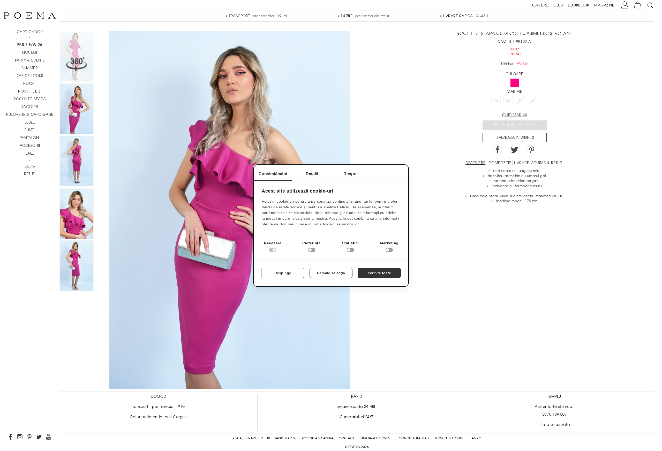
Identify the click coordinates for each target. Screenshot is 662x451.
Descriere (475, 163)
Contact (347, 438)
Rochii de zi (29, 91)
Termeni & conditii (451, 438)
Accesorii (30, 145)
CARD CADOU (30, 32)
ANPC (476, 438)
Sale (30, 153)
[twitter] (39, 437)
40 (533, 101)
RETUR (29, 174)
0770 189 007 (555, 414)
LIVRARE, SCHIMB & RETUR (538, 163)
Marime (514, 91)
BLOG (30, 166)
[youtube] (49, 437)
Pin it (531, 149)
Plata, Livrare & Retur (251, 438)
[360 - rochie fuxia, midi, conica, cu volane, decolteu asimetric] (76, 266)
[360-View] (76, 57)
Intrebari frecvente (376, 438)
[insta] (20, 437)
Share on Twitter (514, 149)
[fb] (11, 437)
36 (508, 101)
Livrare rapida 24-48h (356, 406)
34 (496, 101)
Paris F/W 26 (29, 45)
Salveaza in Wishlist (516, 137)
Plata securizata (554, 425)
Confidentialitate (414, 438)
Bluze (30, 122)
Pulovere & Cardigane (29, 114)
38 (520, 101)
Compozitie (499, 163)
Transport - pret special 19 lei (158, 406)
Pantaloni (30, 138)
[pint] (30, 437)
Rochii (29, 83)
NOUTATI (29, 52)
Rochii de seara (29, 99)
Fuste (30, 130)
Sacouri (29, 107)
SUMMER (30, 68)
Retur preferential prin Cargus (158, 417)
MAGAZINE (604, 5)
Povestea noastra (318, 438)
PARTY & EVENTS (30, 60)
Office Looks (30, 76)
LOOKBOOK (578, 5)
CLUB (558, 5)
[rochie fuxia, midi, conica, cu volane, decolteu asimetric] (76, 109)
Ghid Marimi (286, 438)
